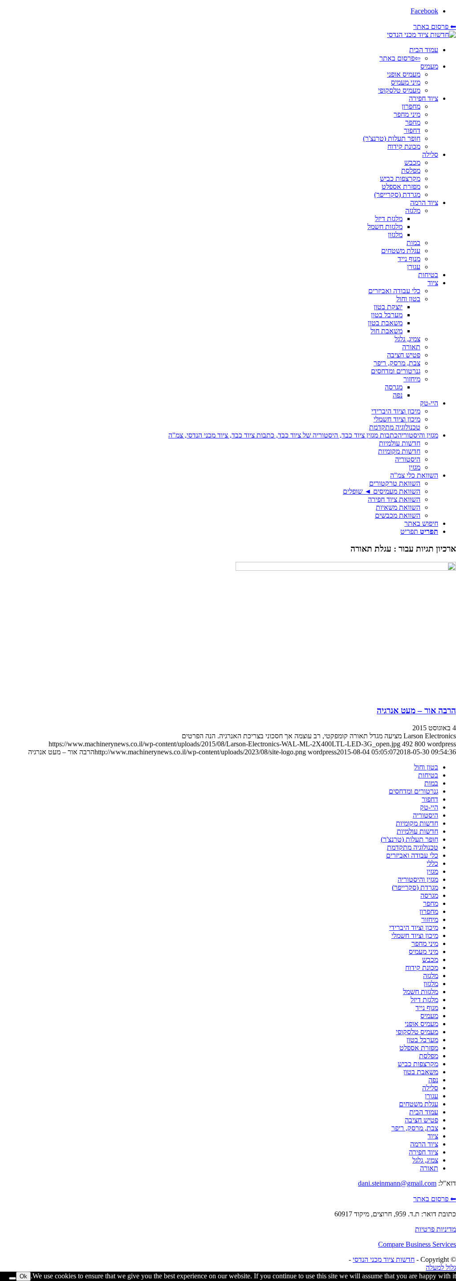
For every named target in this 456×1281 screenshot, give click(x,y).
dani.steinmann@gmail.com (397, 1183)
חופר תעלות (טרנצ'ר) (409, 839)
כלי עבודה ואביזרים (412, 855)
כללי (432, 863)
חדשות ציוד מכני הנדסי (384, 1259)
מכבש (430, 959)
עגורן (431, 1096)
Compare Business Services (417, 1244)
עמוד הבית (423, 1112)
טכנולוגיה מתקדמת (412, 847)
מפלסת (428, 1056)
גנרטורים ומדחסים (413, 791)
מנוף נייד (426, 1007)
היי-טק (429, 807)
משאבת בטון (420, 1072)
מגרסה (429, 895)
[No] (12, 1278)
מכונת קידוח (421, 967)
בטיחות (428, 775)
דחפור (430, 799)
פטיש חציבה (421, 1120)
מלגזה (430, 975)
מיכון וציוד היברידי (413, 927)
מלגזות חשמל (420, 991)
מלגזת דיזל (424, 999)
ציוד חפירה (423, 1152)
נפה (433, 1080)
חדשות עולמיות (417, 831)
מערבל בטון (422, 1040)
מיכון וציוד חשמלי (414, 935)
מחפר (430, 903)
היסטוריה (425, 815)
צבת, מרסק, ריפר (414, 1128)
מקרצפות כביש (418, 1064)
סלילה (430, 1088)
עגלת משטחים (418, 1104)
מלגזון (430, 983)
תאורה (429, 1168)
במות (431, 783)
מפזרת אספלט (418, 1048)
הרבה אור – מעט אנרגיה (416, 710)
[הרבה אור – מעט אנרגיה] (346, 568)
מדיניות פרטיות (435, 1229)
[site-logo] (421, 34)
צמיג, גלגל (425, 1160)
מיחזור (429, 919)
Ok (23, 1276)
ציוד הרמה (424, 1144)
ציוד (433, 1136)
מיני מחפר (424, 943)
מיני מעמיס (423, 951)
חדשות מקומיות (417, 823)
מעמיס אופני (421, 1023)
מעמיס (429, 1015)
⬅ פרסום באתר (434, 26)
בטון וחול (426, 767)
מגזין (432, 871)
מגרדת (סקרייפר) (415, 887)
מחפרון (428, 911)
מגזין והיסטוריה (418, 879)
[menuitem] (219, 54)
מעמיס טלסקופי (417, 1031)
